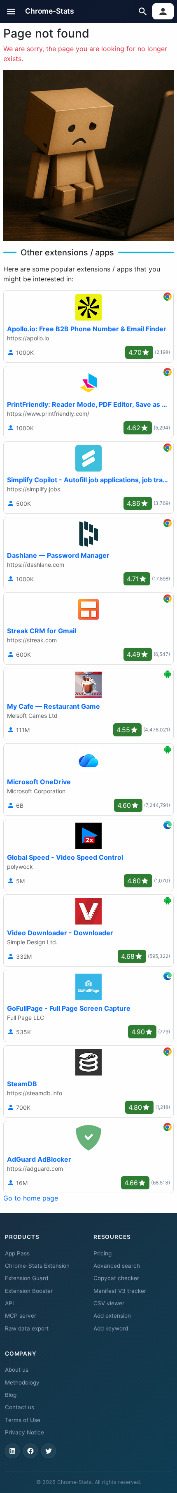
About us (16, 1369)
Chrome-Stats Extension (37, 1265)
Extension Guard (26, 1278)
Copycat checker (116, 1278)
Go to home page (30, 1198)
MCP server (20, 1315)
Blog (10, 1395)
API (9, 1303)
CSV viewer (108, 1303)
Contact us (19, 1407)
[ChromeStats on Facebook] (30, 1450)
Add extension (112, 1315)
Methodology (22, 1382)
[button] (11, 11)
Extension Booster (29, 1291)
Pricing (102, 1253)
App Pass (17, 1253)
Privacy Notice (24, 1432)
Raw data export (27, 1328)
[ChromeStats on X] (48, 1450)
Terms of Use (22, 1420)
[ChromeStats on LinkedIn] (12, 1450)
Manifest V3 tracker (119, 1291)
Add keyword (110, 1328)
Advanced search (116, 1265)
